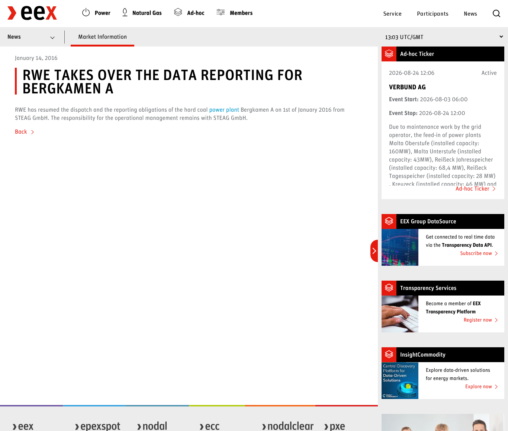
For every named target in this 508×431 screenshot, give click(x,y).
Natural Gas (146, 13)
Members (240, 13)
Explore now (478, 386)
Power (101, 13)
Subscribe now (476, 252)
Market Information (102, 37)
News (470, 13)
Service (392, 13)
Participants (432, 13)
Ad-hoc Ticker (472, 189)
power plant (224, 110)
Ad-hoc (195, 13)
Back (21, 131)
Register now (478, 319)
